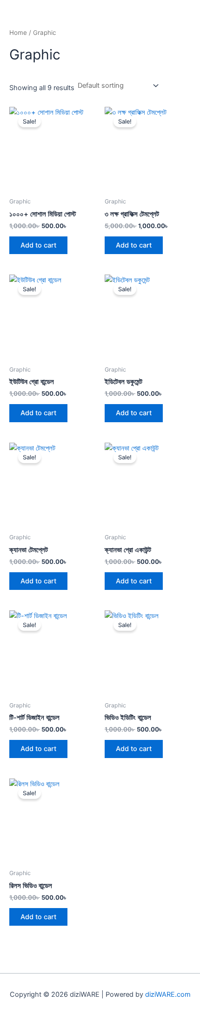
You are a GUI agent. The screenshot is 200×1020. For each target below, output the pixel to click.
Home (18, 32)
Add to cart (38, 245)
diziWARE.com (168, 994)
